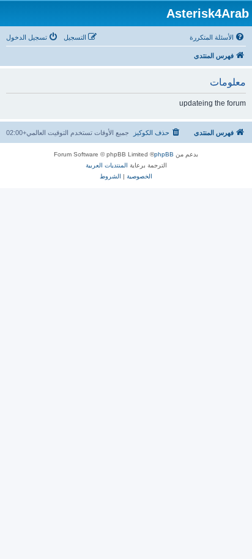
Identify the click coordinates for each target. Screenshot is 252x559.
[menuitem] (218, 37)
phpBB (164, 154)
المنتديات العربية (107, 165)
